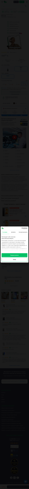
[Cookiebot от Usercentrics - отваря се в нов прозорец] (21, 228)
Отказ (14, 259)
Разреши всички (14, 255)
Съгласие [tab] (4, 232)
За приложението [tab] (23, 232)
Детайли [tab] (13, 232)
